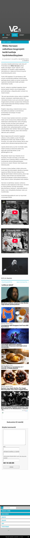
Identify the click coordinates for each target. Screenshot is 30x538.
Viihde (15, 35)
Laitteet (5, 38)
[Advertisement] (15, 487)
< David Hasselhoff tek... (7, 282)
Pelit (8, 35)
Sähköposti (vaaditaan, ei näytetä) (11, 451)
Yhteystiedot (5, 526)
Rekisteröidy (5, 514)
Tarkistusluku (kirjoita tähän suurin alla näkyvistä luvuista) (14, 457)
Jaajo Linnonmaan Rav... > (23, 282)
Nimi (4, 446)
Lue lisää (20, 536)
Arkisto (4, 517)
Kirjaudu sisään (6, 511)
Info (3, 523)
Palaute (4, 520)
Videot (21, 35)
